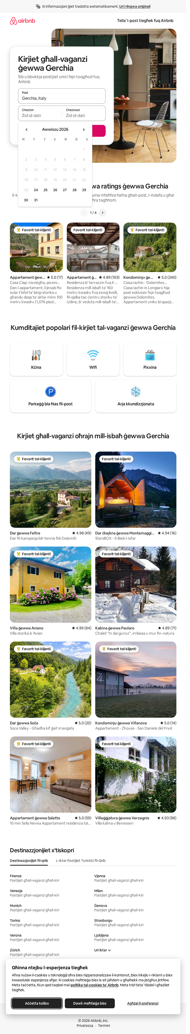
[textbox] (40, 115)
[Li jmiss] (102, 213)
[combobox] (62, 98)
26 (55, 190)
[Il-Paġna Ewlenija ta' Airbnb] (22, 20)
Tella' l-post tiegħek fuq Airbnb (145, 20)
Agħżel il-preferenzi (142, 1003)
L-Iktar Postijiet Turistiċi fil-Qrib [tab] (81, 860)
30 (26, 200)
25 (46, 190)
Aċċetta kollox (37, 1003)
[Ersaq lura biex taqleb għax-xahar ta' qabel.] (26, 129)
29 (84, 190)
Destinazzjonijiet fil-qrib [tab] (29, 860)
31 (36, 200)
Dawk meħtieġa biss (89, 1003)
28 (74, 190)
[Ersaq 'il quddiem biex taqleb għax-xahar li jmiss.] (83, 129)
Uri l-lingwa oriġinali (134, 6)
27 (65, 190)
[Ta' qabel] (84, 213)
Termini (104, 1025)
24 (36, 190)
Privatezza (85, 1025)
